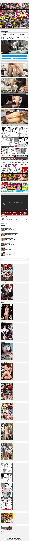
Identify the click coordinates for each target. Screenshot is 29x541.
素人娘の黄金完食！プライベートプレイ (10, 249)
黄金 (3, 223)
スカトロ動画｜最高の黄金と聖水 (14, 538)
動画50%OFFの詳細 (14, 58)
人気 (2, 223)
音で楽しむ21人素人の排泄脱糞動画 (9, 229)
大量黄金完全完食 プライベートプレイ (10, 244)
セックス (5, 223)
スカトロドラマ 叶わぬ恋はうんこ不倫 (10, 239)
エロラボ (2, 533)
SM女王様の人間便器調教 (8, 254)
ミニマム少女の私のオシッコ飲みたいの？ (10, 234)
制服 (6, 223)
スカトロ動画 (3, 531)
